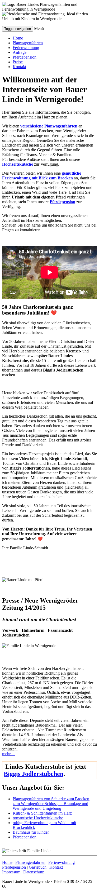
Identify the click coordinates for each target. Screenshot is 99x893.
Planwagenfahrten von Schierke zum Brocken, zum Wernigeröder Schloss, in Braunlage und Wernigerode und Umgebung (51, 804)
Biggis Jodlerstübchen (33, 773)
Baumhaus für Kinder (31, 832)
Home (18, 38)
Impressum (11, 872)
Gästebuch (37, 867)
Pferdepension (24, 57)
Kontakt (19, 66)
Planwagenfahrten (28, 43)
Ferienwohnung (26, 47)
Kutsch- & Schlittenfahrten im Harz (42, 813)
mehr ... (8, 753)
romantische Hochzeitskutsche (38, 818)
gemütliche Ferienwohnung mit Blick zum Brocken (41, 175)
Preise (18, 62)
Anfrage (19, 52)
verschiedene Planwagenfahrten (48, 126)
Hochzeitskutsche (17, 164)
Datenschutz (33, 872)
